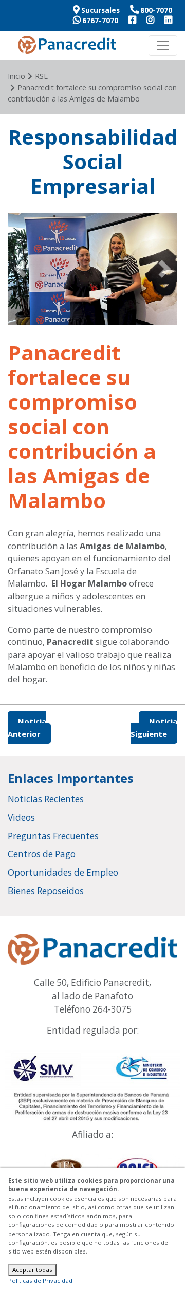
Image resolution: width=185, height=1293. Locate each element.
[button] (20, 269)
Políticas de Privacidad (40, 1280)
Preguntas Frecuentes (53, 836)
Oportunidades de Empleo (63, 872)
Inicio (16, 76)
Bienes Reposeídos (46, 891)
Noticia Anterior (27, 727)
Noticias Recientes (46, 799)
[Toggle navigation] (163, 45)
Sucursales (100, 10)
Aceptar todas (32, 1270)
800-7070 (155, 10)
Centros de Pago (42, 854)
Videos (21, 817)
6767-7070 (99, 20)
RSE (41, 76)
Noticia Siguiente (154, 727)
